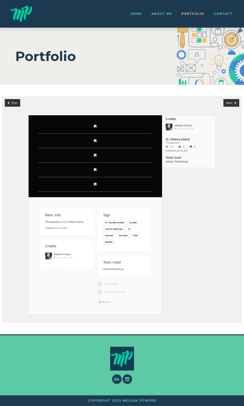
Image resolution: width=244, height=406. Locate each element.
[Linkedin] (127, 379)
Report (105, 302)
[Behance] (117, 379)
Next (229, 102)
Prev (14, 102)
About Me (161, 14)
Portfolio (192, 14)
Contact (223, 14)
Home (136, 14)
